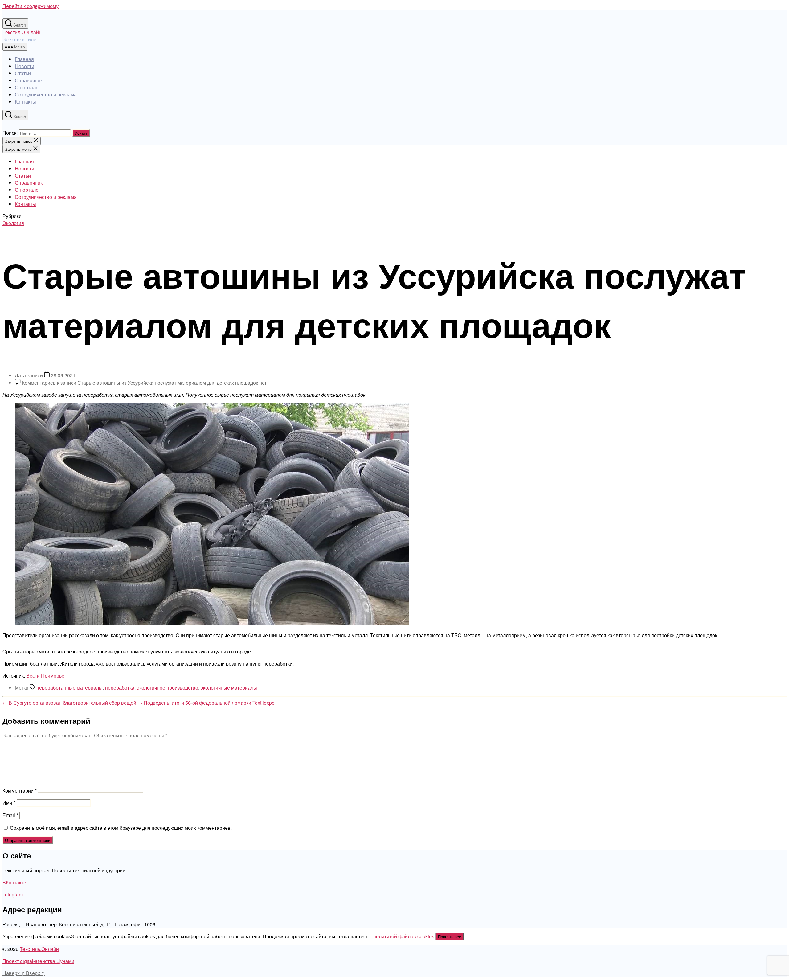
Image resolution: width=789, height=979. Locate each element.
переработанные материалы (69, 687)
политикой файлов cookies (403, 936)
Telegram (12, 894)
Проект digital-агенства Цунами (38, 961)
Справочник (29, 80)
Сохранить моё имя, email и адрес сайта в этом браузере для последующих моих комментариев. (121, 827)
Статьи (23, 73)
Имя (8, 802)
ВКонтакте (14, 882)
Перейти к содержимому (30, 6)
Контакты (25, 101)
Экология (13, 223)
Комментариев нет (144, 382)
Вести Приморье (45, 675)
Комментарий (19, 790)
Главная (24, 59)
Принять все (449, 937)
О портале (27, 87)
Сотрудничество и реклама (46, 94)
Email (10, 815)
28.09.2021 (63, 375)
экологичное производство (167, 687)
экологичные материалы (229, 687)
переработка (119, 687)
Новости (24, 66)
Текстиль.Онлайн (22, 32)
